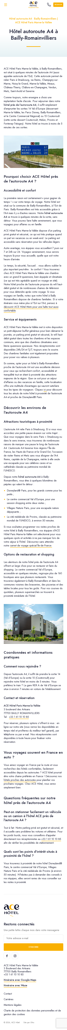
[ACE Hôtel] (33, 4)
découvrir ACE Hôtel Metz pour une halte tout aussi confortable (31, 308)
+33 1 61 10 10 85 (19, 717)
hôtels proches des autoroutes (20, 780)
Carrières (8, 999)
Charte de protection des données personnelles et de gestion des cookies (32, 1012)
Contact (8, 993)
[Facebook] (7, 956)
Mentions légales (13, 1005)
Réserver (58, 4)
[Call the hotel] (49, 5)
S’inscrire (33, 947)
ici (45, 389)
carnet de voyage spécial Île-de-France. (31, 545)
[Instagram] (15, 956)
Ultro (32, 1022)
